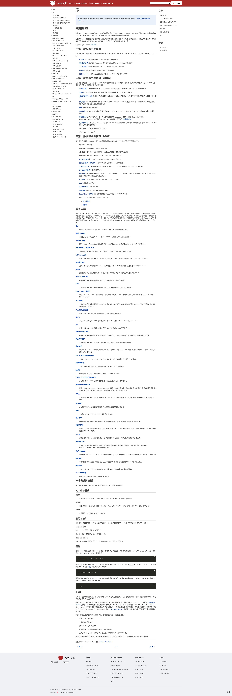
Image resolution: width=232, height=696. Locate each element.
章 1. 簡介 (55, 35)
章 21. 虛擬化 (56, 91)
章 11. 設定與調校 (57, 66)
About (71, 3)
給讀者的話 (56, 15)
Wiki (112, 681)
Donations (163, 661)
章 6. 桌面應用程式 (57, 50)
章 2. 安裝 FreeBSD (58, 38)
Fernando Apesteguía (105, 642)
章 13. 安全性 (56, 71)
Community (107, 3)
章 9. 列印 (55, 58)
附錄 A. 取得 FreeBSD (58, 129)
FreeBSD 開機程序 (85, 170)
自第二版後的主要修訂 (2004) (61, 20)
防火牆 (78, 434)
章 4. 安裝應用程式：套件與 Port (61, 43)
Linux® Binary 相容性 (86, 194)
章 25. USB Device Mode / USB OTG (61, 103)
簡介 (77, 226)
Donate (176, 3)
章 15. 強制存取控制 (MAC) (60, 76)
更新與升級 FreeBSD (83, 384)
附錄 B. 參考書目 (57, 132)
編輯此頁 (164, 50)
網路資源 (78, 465)
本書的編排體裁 (57, 28)
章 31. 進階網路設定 (58, 124)
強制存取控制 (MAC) (86, 96)
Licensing (163, 665)
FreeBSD (89, 661)
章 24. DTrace (56, 109)
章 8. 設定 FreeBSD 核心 (59, 56)
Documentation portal (118, 661)
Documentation (94, 3)
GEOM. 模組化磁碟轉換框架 (85, 355)
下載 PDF (164, 47)
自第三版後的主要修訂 (59, 18)
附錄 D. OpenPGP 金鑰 (59, 137)
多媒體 (85, 205)
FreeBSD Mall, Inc (117, 609)
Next (151, 647)
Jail (77, 324)
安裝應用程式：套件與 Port (88, 163)
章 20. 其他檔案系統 (58, 88)
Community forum (141, 665)
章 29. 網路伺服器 (57, 119)
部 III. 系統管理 (56, 63)
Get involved (139, 661)
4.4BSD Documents (117, 677)
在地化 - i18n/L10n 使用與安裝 (86, 377)
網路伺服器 (83, 117)
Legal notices (164, 673)
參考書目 (93, 45)
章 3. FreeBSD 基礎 (58, 40)
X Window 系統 (84, 166)
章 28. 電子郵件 (56, 116)
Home (117, 647)
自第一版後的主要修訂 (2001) (61, 23)
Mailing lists (139, 669)
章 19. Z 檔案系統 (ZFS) (59, 86)
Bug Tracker (139, 677)
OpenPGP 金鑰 (81, 473)
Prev (80, 647)
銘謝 (54, 30)
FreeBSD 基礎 (84, 159)
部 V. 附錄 (55, 126)
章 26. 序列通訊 (56, 111)
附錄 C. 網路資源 (57, 134)
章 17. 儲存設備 (56, 81)
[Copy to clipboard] (154, 557)
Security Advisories (92, 677)
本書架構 (55, 25)
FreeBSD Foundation (93, 665)
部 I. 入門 (55, 33)
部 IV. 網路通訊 (56, 106)
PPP (80, 107)
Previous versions (116, 673)
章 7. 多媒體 (55, 53)
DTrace (81, 59)
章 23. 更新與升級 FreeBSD (60, 99)
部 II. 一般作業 (56, 48)
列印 (77, 284)
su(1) (89, 567)
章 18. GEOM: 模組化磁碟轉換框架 (62, 83)
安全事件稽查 (83, 67)
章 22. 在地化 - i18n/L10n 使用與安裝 (62, 95)
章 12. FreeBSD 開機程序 (59, 68)
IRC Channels (139, 673)
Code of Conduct (92, 673)
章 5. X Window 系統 (58, 45)
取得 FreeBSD (80, 451)
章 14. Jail (55, 73)
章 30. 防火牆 (56, 121)
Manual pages (115, 665)
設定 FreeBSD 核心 (82, 277)
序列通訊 (82, 179)
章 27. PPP (55, 114)
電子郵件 (82, 111)
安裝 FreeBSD (84, 74)
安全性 (81, 92)
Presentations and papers (119, 669)
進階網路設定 (127, 119)
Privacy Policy (164, 669)
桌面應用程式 (80, 262)
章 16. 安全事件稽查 (58, 78)
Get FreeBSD (81, 3)
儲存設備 (82, 102)
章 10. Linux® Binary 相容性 (60, 61)
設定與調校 (83, 89)
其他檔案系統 (83, 63)
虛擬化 (81, 70)
